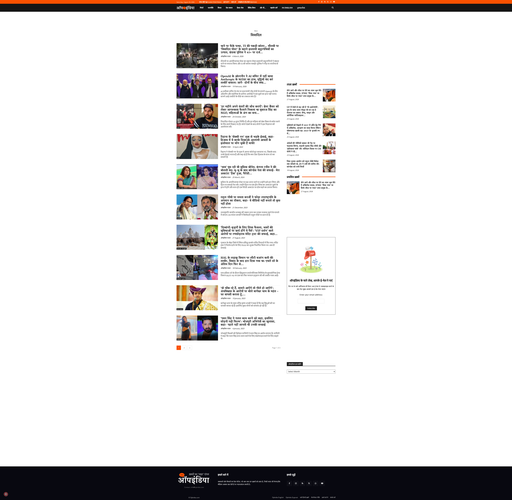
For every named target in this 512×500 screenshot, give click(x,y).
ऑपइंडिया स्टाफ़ (226, 56)
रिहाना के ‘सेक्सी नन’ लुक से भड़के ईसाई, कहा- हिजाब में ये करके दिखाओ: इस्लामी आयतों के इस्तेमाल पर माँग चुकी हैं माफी (247, 140)
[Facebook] (318, 1)
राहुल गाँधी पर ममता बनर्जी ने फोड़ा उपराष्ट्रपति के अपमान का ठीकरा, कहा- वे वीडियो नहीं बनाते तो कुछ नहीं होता (250, 201)
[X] (327, 1)
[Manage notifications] (6, 494)
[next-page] (189, 348)
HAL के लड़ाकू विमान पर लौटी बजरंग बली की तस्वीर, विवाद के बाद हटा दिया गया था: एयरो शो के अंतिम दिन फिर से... (249, 261)
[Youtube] (333, 1)
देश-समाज (180, 67)
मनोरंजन (179, 339)
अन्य (178, 128)
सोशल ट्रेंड (180, 188)
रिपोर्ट (178, 97)
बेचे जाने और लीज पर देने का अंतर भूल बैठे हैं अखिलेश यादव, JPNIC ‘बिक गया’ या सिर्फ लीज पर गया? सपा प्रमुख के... (304, 93)
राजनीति (179, 218)
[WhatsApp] (330, 1)
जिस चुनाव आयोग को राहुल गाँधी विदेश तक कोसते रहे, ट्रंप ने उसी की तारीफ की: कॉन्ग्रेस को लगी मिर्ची (303, 164)
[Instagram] (321, 1)
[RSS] (324, 1)
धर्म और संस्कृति (181, 249)
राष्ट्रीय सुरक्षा (181, 279)
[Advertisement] (311, 338)
